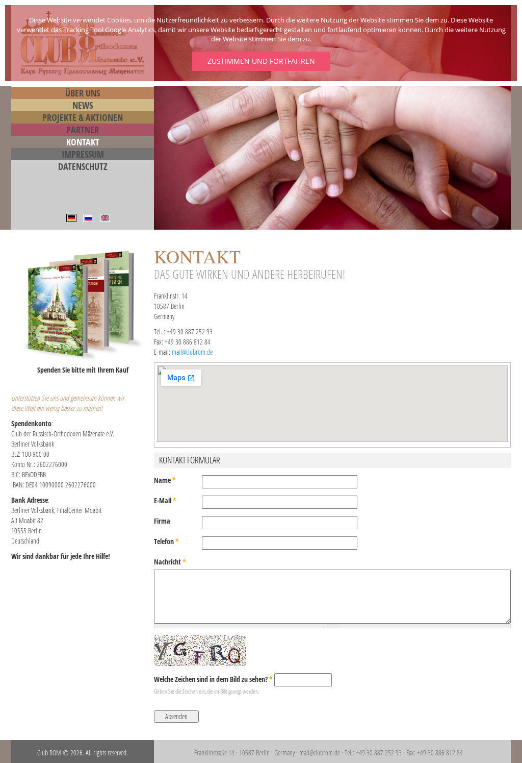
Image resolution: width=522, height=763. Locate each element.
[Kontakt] (71, 217)
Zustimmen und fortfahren (261, 61)
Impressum (83, 154)
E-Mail (165, 500)
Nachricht (170, 562)
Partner (82, 130)
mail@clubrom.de (192, 352)
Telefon (166, 541)
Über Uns (82, 93)
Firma (162, 521)
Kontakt (82, 142)
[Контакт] (88, 217)
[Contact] (105, 217)
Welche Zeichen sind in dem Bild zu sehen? (213, 679)
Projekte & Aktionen (82, 117)
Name (165, 480)
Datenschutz (83, 166)
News (82, 105)
